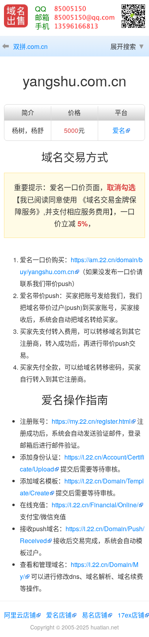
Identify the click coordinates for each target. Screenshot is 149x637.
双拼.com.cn (30, 46)
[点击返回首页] (16, 16)
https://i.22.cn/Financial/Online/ (95, 504)
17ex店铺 (131, 614)
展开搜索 (123, 46)
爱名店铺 (59, 614)
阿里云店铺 (20, 614)
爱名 (118, 130)
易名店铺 (94, 614)
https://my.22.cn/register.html (91, 421)
